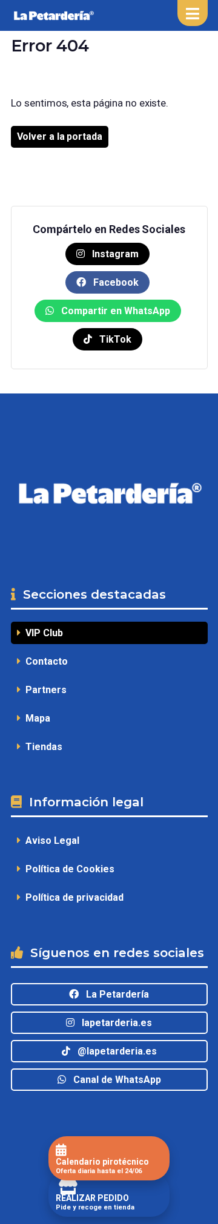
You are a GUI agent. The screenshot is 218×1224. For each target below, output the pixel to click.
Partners (44, 690)
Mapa (35, 718)
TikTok (114, 339)
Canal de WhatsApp (113, 1079)
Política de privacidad (72, 897)
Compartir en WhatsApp (114, 311)
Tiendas (41, 746)
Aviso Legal (50, 840)
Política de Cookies (67, 869)
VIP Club (42, 633)
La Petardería (114, 994)
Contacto (44, 661)
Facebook (115, 282)
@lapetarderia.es (113, 1051)
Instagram (114, 254)
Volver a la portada (59, 136)
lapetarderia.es (113, 1022)
